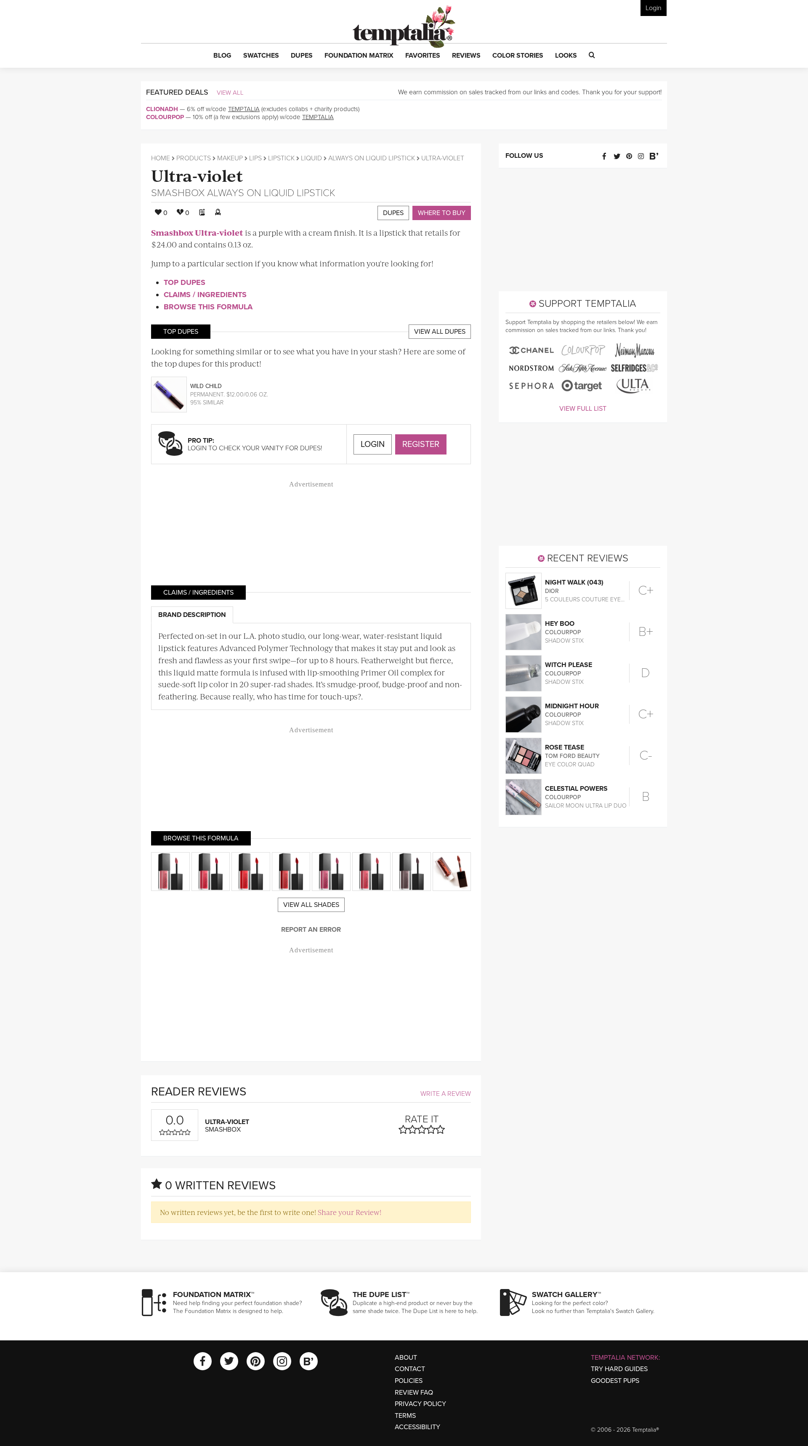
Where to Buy (441, 213)
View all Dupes (439, 331)
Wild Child (206, 386)
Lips (255, 158)
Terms (405, 1415)
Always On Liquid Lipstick (371, 158)
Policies (409, 1381)
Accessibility (417, 1427)
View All (230, 92)
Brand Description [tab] (192, 615)
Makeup (230, 158)
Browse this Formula (208, 306)
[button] (222, 56)
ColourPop (165, 117)
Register (420, 444)
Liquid (311, 158)
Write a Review (445, 1094)
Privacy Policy (420, 1404)
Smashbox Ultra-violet (197, 232)
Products (193, 158)
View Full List (582, 408)
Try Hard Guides (619, 1369)
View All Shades (311, 905)
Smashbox (178, 193)
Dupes (393, 213)
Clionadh (162, 109)
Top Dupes (184, 282)
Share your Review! (349, 1212)
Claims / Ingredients (205, 294)
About (406, 1357)
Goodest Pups (615, 1381)
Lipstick (281, 158)
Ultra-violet (197, 174)
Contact (410, 1369)
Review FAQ (414, 1392)
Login (654, 8)
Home (160, 158)
